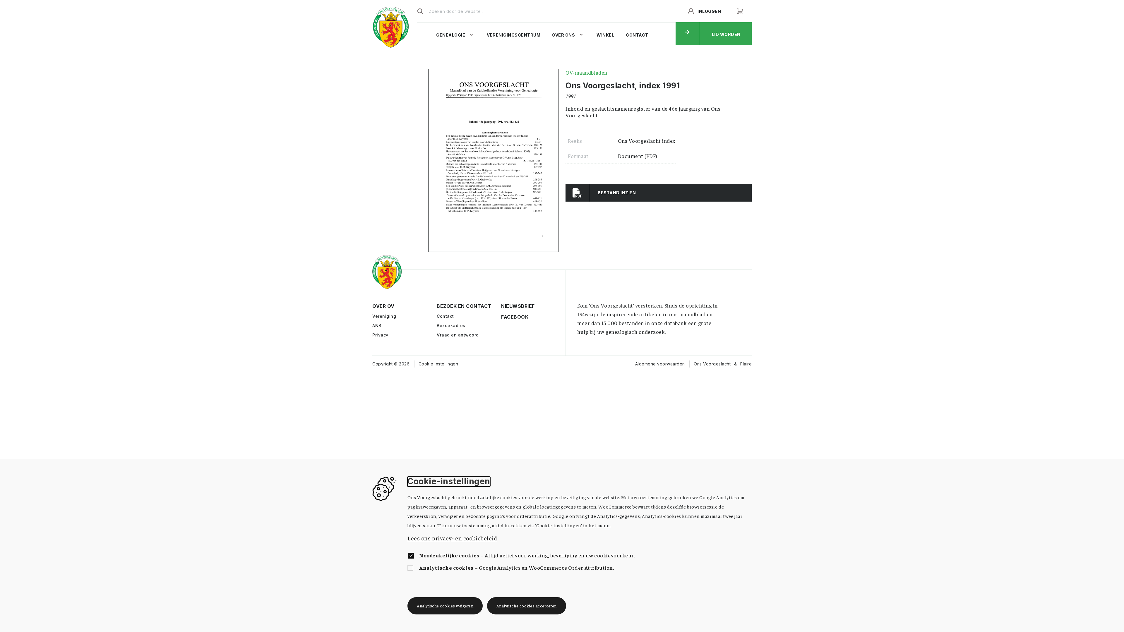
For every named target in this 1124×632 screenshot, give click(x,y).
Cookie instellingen (438, 363)
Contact (637, 34)
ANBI (377, 325)
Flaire (746, 363)
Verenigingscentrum (513, 34)
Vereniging (384, 316)
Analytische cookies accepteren (526, 605)
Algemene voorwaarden (660, 363)
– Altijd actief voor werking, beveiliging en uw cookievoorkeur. (527, 555)
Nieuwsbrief (506, 306)
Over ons (563, 34)
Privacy (380, 334)
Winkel (605, 34)
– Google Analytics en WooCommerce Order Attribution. (516, 567)
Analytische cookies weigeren (445, 605)
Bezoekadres (451, 325)
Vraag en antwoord (458, 334)
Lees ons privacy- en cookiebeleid (452, 538)
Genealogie (450, 34)
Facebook (506, 317)
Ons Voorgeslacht (712, 363)
